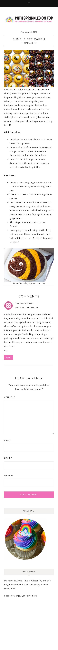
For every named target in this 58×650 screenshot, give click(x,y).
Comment (9, 397)
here (43, 155)
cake (25, 283)
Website (9, 476)
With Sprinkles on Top (29, 19)
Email (8, 458)
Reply (9, 357)
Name (8, 440)
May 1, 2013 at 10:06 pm (26, 307)
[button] (29, 3)
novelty (41, 283)
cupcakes (32, 283)
